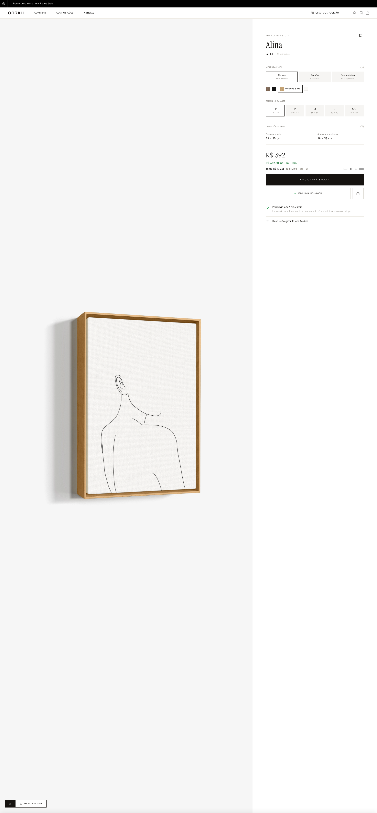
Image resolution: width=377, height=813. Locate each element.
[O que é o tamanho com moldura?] (362, 126)
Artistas (89, 13)
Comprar (40, 13)
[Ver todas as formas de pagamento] (353, 169)
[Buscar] (355, 12)
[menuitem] (39, 12)
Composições (64, 13)
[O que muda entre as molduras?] (362, 67)
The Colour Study (278, 36)
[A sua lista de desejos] (361, 12)
